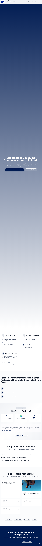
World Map (28, 519)
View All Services (27, 541)
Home (8, 1)
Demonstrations (13, 1)
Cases (23, 1)
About (31, 1)
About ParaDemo (19, 519)
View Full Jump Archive (20, 435)
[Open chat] (39, 543)
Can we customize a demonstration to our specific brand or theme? (15, 460)
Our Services (9, 519)
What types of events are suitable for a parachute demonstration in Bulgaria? (17, 454)
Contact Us (15, 541)
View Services (32, 169)
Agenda (19, 1)
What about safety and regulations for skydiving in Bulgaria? (13, 457)
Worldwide (27, 1)
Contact (35, 1)
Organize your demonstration (14, 169)
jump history (29, 428)
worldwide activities (6, 430)
